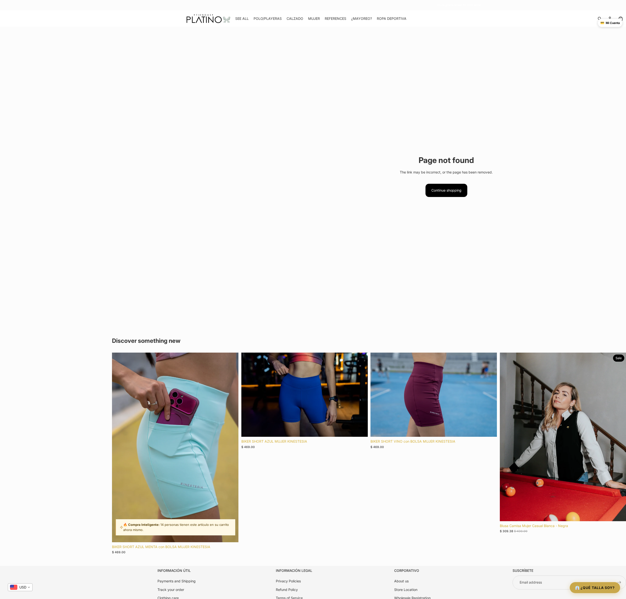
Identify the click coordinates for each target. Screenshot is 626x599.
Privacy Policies (288, 581)
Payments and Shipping (176, 581)
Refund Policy (287, 589)
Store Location (405, 589)
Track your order (170, 589)
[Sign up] (619, 582)
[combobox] (20, 587)
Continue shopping (446, 190)
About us (401, 581)
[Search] (599, 18)
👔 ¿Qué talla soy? (595, 588)
